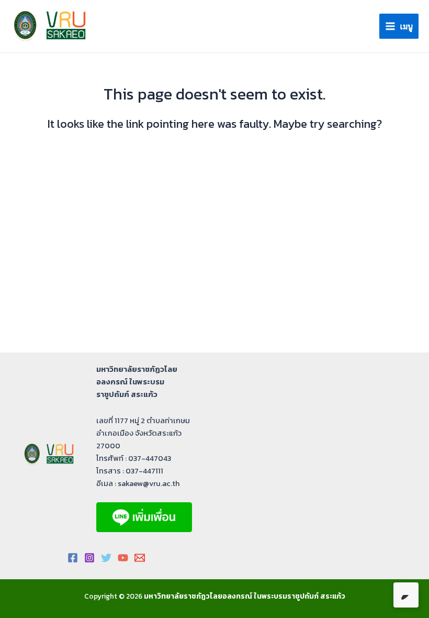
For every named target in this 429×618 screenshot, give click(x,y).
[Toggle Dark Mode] (406, 595)
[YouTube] (123, 558)
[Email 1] (139, 558)
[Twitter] (106, 558)
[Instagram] (89, 558)
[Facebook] (72, 558)
